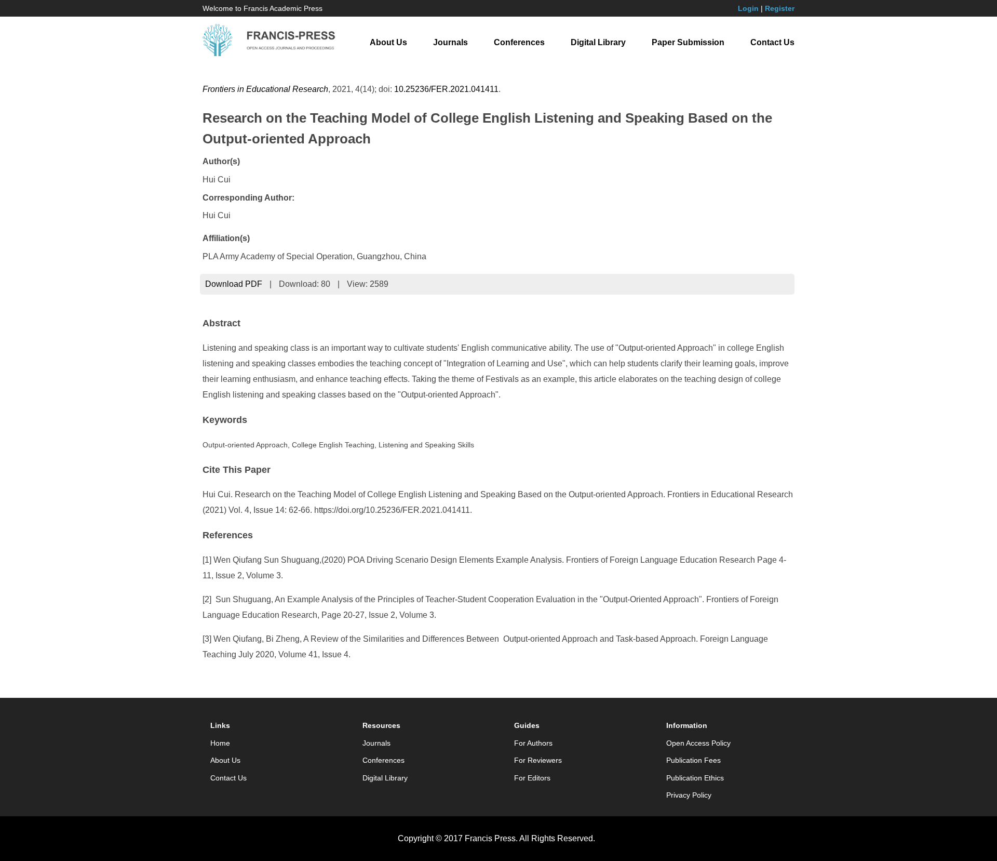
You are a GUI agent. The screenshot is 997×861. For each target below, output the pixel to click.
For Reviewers (538, 760)
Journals (450, 42)
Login (748, 8)
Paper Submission (688, 42)
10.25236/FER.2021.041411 (446, 89)
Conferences (519, 42)
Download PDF (233, 284)
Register (779, 8)
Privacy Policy (688, 795)
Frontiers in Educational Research (265, 89)
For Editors (532, 778)
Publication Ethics (695, 778)
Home (220, 743)
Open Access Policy (698, 743)
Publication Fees (693, 760)
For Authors (533, 743)
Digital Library (598, 42)
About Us (388, 42)
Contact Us (772, 42)
